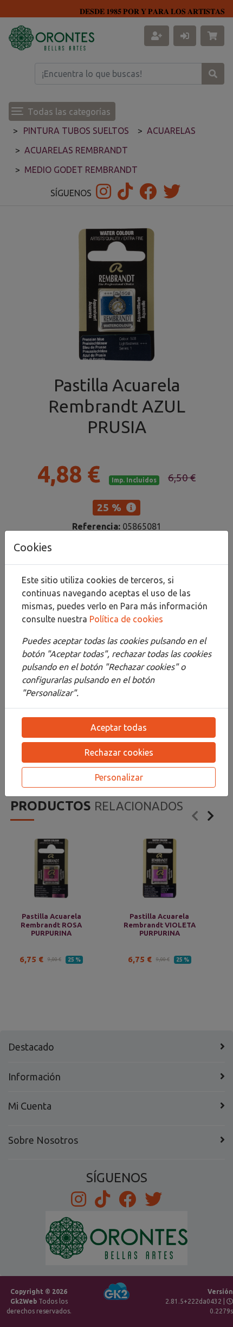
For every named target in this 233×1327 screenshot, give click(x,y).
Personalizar (119, 777)
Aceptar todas (118, 727)
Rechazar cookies (119, 752)
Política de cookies (126, 619)
